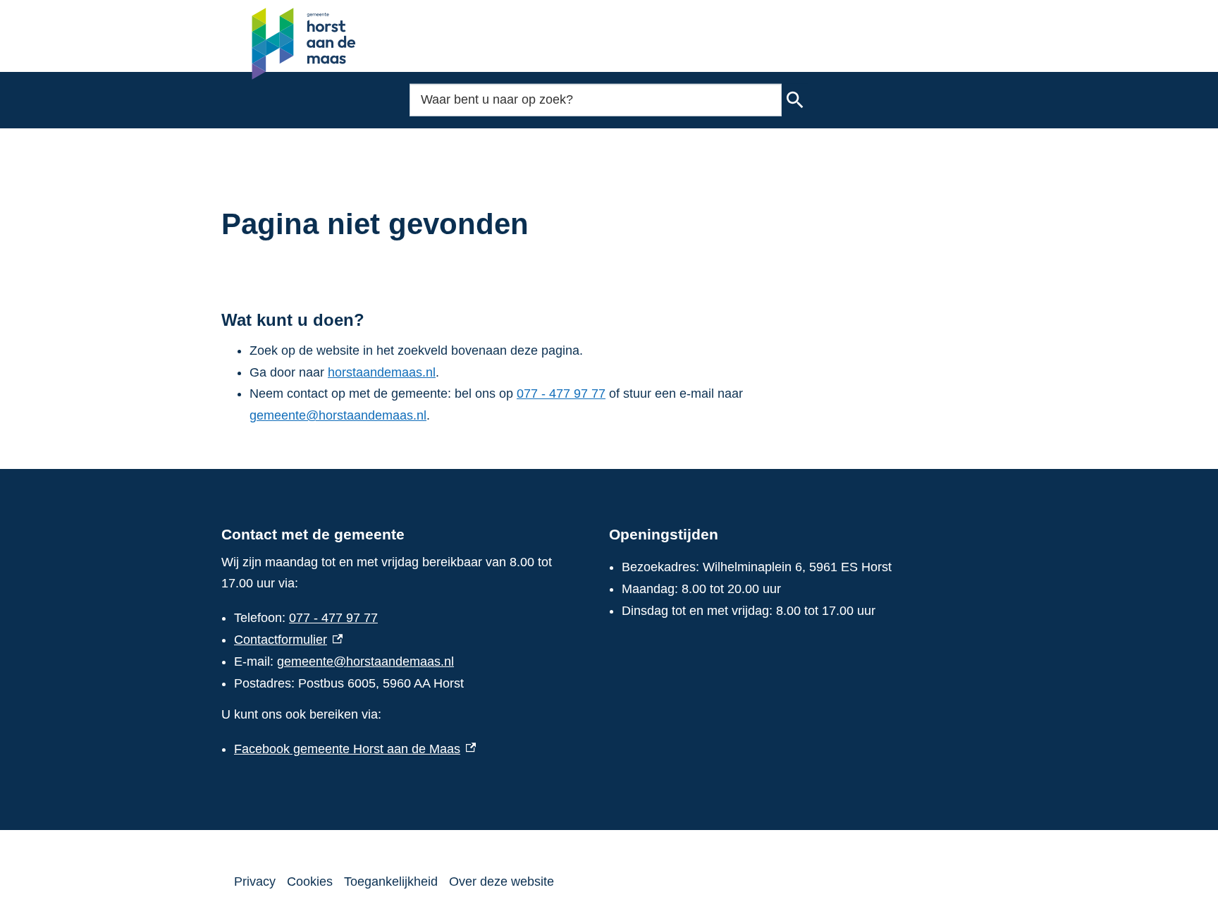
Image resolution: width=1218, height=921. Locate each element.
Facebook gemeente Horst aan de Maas (355, 749)
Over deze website (501, 881)
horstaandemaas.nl (382, 372)
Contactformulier (288, 640)
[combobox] (595, 100)
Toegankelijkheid (391, 881)
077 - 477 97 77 (561, 393)
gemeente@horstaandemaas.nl (338, 415)
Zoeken (795, 100)
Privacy (255, 881)
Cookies (310, 881)
